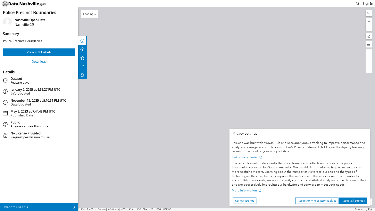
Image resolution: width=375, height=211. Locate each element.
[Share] (82, 66)
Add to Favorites (82, 58)
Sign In (368, 3)
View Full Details (39, 52)
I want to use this (15, 207)
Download (39, 61)
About (82, 40)
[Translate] (82, 75)
